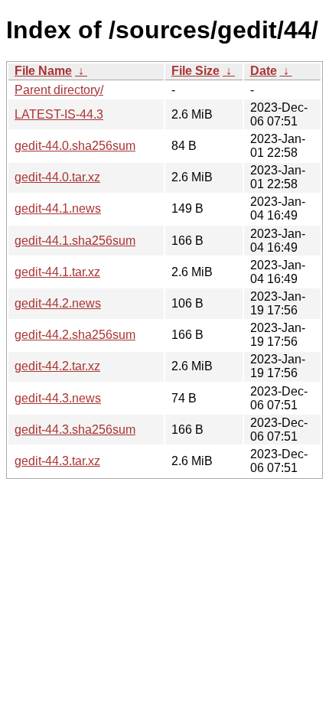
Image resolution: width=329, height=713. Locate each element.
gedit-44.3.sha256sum (75, 429)
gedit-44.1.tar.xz (57, 271)
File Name (43, 70)
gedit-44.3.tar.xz (57, 460)
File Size (195, 70)
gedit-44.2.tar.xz (57, 366)
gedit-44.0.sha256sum (75, 145)
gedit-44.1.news (58, 208)
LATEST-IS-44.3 (59, 114)
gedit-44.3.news (58, 398)
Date (263, 70)
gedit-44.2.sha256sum (75, 334)
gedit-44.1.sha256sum (75, 240)
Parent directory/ (59, 89)
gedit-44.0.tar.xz (57, 177)
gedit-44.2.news (58, 303)
